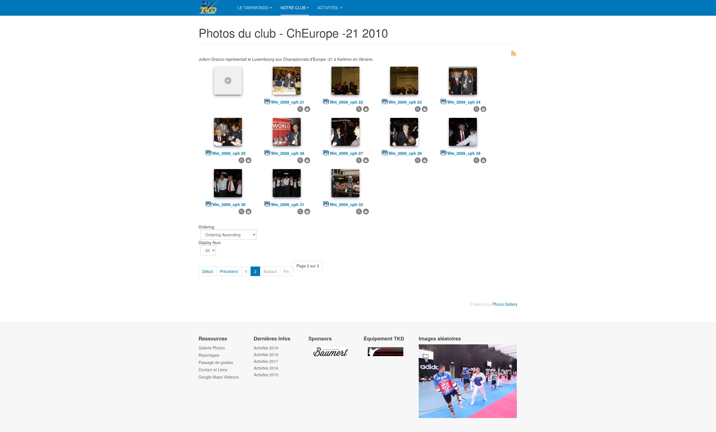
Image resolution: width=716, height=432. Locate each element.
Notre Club (293, 7)
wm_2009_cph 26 (287, 153)
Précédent (229, 271)
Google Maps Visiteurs (219, 377)
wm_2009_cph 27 (346, 153)
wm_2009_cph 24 (464, 102)
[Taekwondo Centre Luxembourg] (214, 7)
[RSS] (513, 52)
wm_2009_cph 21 (287, 102)
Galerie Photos (212, 348)
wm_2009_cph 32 (346, 204)
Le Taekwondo (252, 7)
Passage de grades (216, 362)
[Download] (307, 108)
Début (207, 271)
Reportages (209, 355)
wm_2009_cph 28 (405, 153)
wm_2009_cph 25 (229, 153)
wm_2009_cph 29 (464, 153)
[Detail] (300, 108)
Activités (328, 7)
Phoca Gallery (505, 304)
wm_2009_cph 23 (405, 102)
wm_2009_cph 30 (229, 204)
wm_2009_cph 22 (346, 102)
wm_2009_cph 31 (287, 204)
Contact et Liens (213, 369)
